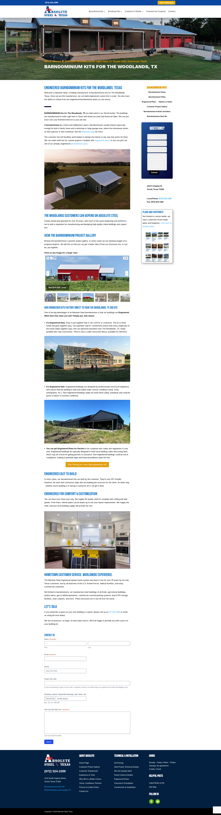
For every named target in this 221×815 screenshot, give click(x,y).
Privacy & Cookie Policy (89, 787)
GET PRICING (166, 3)
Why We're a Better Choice (90, 779)
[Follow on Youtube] (157, 801)
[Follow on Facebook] (151, 801)
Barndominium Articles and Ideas (157, 111)
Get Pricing (118, 763)
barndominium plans (79, 144)
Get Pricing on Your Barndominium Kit (87, 464)
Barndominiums (96, 11)
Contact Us (83, 791)
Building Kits (114, 11)
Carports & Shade (133, 11)
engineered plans (102, 140)
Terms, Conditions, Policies (90, 783)
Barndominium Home (157, 92)
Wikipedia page (88, 132)
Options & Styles (165, 102)
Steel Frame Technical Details (126, 767)
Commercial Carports (156, 11)
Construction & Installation (125, 787)
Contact (171, 11)
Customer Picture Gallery (89, 767)
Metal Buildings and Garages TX (57, 790)
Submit (48, 742)
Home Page (84, 763)
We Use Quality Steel (123, 771)
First (45, 647)
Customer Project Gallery (157, 107)
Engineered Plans (149, 102)
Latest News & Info (156, 783)
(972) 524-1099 (51, 3)
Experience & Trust (87, 775)
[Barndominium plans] (157, 246)
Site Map (152, 787)
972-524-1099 (114, 612)
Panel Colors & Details (123, 775)
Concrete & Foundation (123, 783)
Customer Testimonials (88, 771)
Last (89, 647)
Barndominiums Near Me (157, 116)
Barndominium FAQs (157, 97)
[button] (47, 258)
